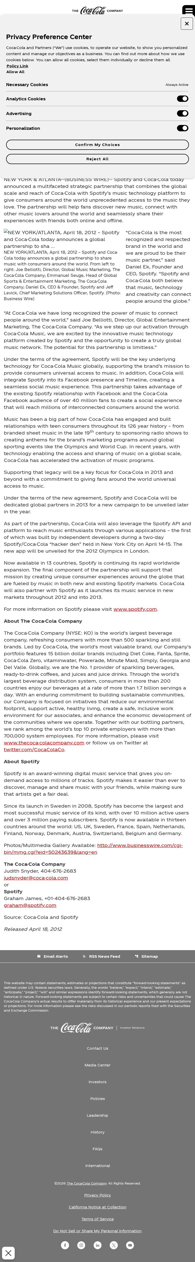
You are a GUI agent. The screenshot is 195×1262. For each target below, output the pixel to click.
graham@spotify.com (30, 905)
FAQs (97, 1149)
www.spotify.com (135, 609)
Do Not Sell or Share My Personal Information (97, 1231)
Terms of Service (98, 1219)
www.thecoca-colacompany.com (44, 742)
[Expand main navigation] (188, 11)
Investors (97, 1082)
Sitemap (146, 956)
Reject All (97, 159)
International (97, 1165)
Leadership (97, 1115)
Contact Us (97, 1048)
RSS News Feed (101, 956)
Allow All (15, 72)
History (98, 1132)
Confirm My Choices (97, 144)
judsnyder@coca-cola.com (36, 877)
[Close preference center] (186, 23)
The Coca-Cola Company (86, 1183)
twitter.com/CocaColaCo (34, 749)
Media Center (97, 1065)
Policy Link (17, 66)
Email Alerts (52, 956)
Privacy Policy (97, 1195)
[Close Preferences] (8, 1253)
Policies (97, 1098)
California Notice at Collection (97, 1207)
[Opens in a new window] (65, 1245)
